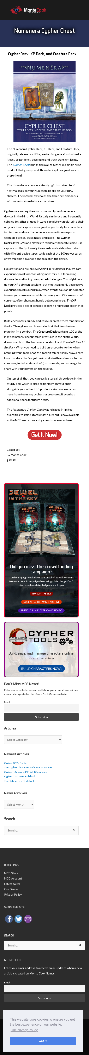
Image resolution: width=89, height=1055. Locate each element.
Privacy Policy (13, 894)
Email (7, 702)
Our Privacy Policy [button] (24, 1030)
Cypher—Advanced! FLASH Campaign (25, 772)
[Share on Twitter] (18, 918)
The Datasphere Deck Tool (19, 780)
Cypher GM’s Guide (15, 763)
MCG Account (13, 878)
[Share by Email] (28, 918)
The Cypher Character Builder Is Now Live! (28, 767)
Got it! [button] (43, 1040)
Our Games (11, 889)
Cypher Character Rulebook (20, 776)
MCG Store (11, 873)
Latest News (12, 884)
